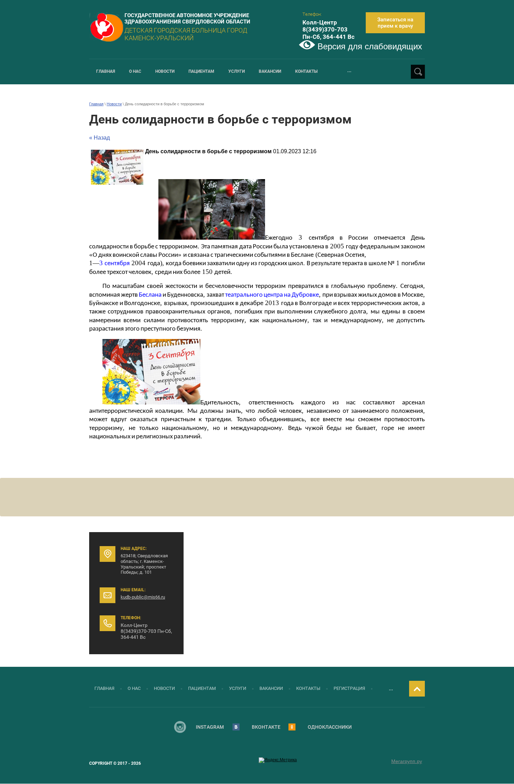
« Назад (99, 138)
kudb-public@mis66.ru (143, 597)
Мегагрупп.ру (406, 761)
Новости (114, 104)
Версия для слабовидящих (368, 46)
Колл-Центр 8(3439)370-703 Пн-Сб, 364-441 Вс (328, 29)
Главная (96, 104)
